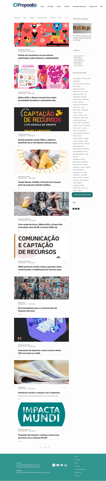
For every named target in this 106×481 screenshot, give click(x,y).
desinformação (77, 136)
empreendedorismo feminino (81, 149)
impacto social (77, 172)
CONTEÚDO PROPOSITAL (80, 469)
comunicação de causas (79, 120)
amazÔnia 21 (76, 107)
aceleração (84, 97)
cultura (85, 128)
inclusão (84, 172)
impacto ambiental (78, 169)
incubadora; (76, 175)
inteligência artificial (78, 185)
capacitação (84, 110)
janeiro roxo (84, 188)
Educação (53, 17)
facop (86, 154)
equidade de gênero (78, 154)
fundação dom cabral (79, 159)
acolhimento (85, 99)
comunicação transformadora (81, 123)
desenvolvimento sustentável (81, 133)
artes (82, 107)
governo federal (77, 164)
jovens (75, 190)
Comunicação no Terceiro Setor (81, 78)
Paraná (86, 91)
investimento (76, 188)
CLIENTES (77, 466)
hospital (82, 167)
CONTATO (77, 475)
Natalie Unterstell (78, 91)
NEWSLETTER (78, 472)
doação (75, 141)
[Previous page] (34, 447)
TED (85, 94)
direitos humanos (78, 138)
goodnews (85, 162)
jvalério (80, 190)
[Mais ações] (65, 50)
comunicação (84, 117)
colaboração (76, 117)
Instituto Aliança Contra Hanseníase (82, 84)
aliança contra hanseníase (80, 104)
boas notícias (76, 110)
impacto (88, 167)
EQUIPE (76, 463)
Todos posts (17, 17)
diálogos (86, 138)
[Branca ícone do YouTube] (57, 465)
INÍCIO (76, 456)
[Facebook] (61, 465)
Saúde (24, 17)
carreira (75, 112)
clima (85, 115)
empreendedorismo (78, 146)
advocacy (80, 102)
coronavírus (87, 125)
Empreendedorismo (42, 17)
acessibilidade (77, 99)
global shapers (77, 162)
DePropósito (76, 81)
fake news (76, 156)
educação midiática (78, 143)
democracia (82, 130)
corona (81, 125)
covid (74, 128)
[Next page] (48, 447)
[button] (79, 5)
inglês (74, 177)
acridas (75, 102)
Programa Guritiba (78, 94)
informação (84, 175)
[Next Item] (89, 28)
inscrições (86, 177)
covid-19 (79, 128)
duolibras (80, 141)
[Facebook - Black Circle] (73, 209)
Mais (60, 17)
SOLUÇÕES (77, 459)
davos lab (75, 130)
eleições (87, 143)
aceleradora (76, 97)
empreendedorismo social (80, 151)
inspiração (76, 180)
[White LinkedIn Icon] (65, 465)
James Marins (77, 86)
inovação (79, 177)
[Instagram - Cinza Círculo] (53, 465)
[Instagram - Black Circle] (76, 209)
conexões (75, 125)
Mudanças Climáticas (79, 89)
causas (80, 112)
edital (85, 141)
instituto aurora (84, 180)
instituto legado (77, 182)
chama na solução (78, 115)
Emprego (32, 17)
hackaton (85, 164)
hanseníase (76, 167)
